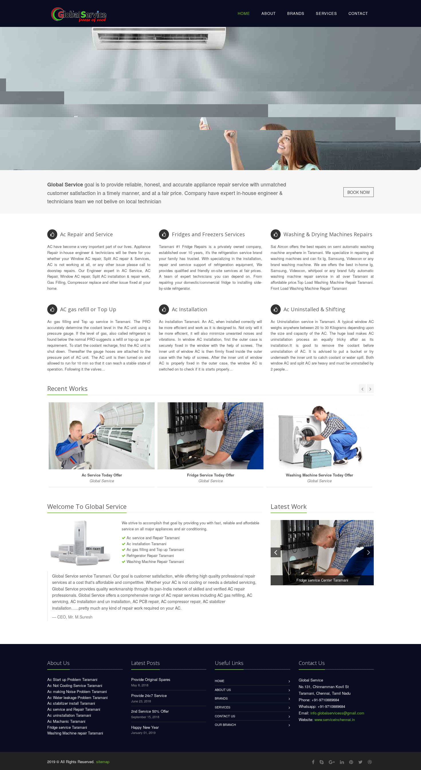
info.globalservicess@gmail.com (337, 713)
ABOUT (268, 13)
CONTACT (358, 13)
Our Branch (225, 724)
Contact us (225, 716)
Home (219, 680)
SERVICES (326, 13)
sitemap (102, 761)
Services (222, 707)
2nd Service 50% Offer (150, 711)
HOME (244, 13)
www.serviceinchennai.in (334, 719)
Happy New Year (145, 727)
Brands (221, 698)
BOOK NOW (358, 192)
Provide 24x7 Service (149, 695)
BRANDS (295, 13)
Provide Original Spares (150, 679)
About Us (223, 689)
